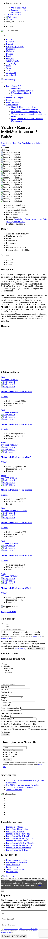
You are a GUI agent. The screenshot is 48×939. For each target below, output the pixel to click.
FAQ (13, 95)
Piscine (27, 724)
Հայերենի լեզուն (15, 46)
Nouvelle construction (21, 727)
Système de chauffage (12, 724)
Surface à (5, 695)
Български (10, 49)
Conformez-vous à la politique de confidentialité (21, 929)
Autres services (12, 105)
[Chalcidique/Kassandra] (13, 752)
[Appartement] (11, 668)
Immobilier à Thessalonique (17, 829)
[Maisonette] (11, 673)
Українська (11, 73)
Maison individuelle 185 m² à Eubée (16, 424)
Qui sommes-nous (18, 8)
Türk (8, 70)
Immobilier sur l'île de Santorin (18, 848)
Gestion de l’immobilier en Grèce (24, 109)
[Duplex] (11, 671)
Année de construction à (11, 711)
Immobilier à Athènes (14, 827)
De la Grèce (16, 88)
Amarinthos (26, 143)
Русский (9, 44)
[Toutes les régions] (13, 750)
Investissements (12, 102)
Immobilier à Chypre (14, 98)
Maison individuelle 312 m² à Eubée (16, 523)
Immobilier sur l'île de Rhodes (18, 836)
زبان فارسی (11, 63)
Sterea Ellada (12, 143)
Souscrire (7, 760)
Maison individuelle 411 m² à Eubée (16, 457)
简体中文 (10, 51)
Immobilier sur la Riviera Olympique (21, 843)
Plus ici (41, 885)
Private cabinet (12, 872)
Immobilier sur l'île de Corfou (18, 834)
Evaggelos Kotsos (8, 611)
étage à (4, 700)
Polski (8, 66)
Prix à (3, 689)
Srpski (8, 68)
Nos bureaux (16, 12)
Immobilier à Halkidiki (15, 831)
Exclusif (7, 732)
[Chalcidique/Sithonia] (13, 755)
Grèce (3, 143)
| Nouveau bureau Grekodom (22, 785)
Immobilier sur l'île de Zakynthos (19, 838)
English (9, 39)
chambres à (5, 705)
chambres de (6, 702)
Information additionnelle (21, 93)
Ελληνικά (10, 42)
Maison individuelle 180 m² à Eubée (16, 490)
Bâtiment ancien (20, 729)
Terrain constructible (38, 729)
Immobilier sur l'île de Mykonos (19, 845)
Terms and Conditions (15, 869)
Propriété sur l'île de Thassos (17, 841)
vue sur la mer (20, 721)
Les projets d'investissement (17, 862)
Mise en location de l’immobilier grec (26, 112)
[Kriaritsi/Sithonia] (13, 757)
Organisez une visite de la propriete (26, 635)
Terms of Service (6, 638)
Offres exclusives (13, 865)
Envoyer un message (36, 648)
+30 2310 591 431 (13, 15)
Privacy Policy (37, 636)
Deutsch (9, 54)
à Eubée (4, 397)
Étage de (4, 697)
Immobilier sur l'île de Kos (17, 850)
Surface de (5, 692)
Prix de (4, 687)
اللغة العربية (11, 75)
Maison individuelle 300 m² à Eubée (16, 555)
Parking (33, 721)
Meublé (42, 721)
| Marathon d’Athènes (19, 787)
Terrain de (5, 716)
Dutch (8, 56)
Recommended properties (16, 860)
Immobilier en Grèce (14, 86)
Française (10, 58)
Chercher (5, 734)
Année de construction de (11, 708)
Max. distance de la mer (10, 713)
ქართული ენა (12, 61)
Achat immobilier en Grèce (22, 91)
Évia (20, 143)
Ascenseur (8, 721)
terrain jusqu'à (6, 719)
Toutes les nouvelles (14, 790)
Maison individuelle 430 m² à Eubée (16, 392)
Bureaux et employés (19, 10)
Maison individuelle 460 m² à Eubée (16, 588)
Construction (11, 100)
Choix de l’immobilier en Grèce (24, 107)
